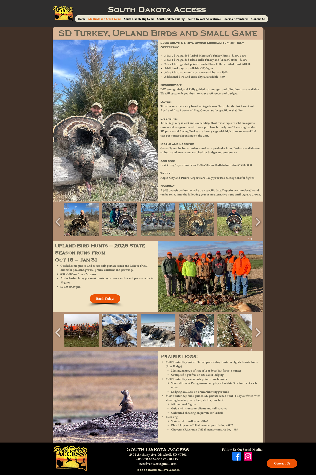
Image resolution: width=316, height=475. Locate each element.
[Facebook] (236, 456)
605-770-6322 (146, 459)
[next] (258, 221)
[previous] (58, 221)
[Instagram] (248, 456)
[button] (81, 219)
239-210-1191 (170, 459)
